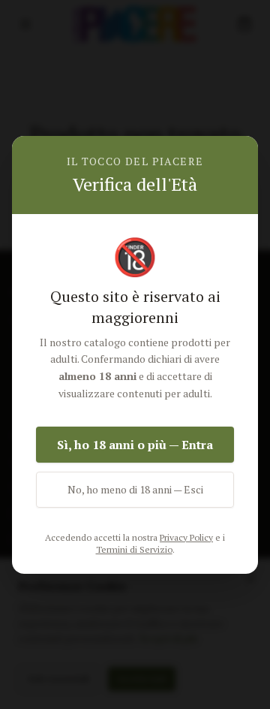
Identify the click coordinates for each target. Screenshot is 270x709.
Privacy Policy (186, 537)
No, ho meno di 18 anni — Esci (135, 489)
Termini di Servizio (134, 549)
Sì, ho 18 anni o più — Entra (135, 444)
